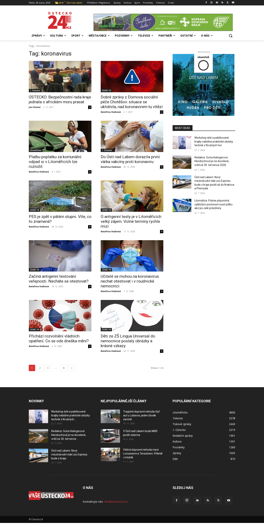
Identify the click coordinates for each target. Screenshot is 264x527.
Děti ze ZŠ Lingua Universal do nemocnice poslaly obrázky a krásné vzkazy (128, 341)
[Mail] (217, 3)
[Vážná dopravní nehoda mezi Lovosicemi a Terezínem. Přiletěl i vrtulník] (110, 454)
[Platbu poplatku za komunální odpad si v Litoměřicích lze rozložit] (60, 136)
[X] (227, 3)
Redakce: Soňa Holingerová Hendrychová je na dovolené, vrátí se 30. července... (68, 435)
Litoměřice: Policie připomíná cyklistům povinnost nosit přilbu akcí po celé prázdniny (213, 204)
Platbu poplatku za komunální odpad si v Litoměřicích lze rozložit (55, 162)
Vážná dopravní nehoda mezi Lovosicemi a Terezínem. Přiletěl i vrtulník (142, 453)
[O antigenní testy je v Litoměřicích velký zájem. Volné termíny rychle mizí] (132, 196)
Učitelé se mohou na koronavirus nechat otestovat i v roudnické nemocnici (130, 281)
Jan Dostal (35, 107)
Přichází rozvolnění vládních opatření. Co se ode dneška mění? (59, 338)
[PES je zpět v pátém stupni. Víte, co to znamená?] (60, 196)
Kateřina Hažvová (111, 111)
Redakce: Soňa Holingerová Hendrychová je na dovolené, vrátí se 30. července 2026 (211, 161)
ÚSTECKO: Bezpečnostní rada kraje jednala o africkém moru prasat (60, 99)
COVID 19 (106, 90)
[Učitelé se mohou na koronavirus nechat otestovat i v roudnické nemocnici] (132, 256)
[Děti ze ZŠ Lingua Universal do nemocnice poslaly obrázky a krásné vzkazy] (132, 315)
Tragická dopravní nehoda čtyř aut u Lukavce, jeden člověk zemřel (141, 415)
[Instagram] (211, 3)
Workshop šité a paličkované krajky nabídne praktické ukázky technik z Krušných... (70, 415)
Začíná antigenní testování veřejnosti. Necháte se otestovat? (59, 279)
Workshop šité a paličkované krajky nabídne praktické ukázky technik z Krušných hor (213, 141)
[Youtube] (233, 3)
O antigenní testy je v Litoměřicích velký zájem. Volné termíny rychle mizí (131, 221)
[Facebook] (206, 3)
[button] (230, 35)
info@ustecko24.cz (116, 501)
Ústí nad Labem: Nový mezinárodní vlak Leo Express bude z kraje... (69, 454)
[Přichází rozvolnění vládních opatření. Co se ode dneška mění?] (60, 315)
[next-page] (71, 368)
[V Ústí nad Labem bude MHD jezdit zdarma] (110, 436)
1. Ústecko (35, 90)
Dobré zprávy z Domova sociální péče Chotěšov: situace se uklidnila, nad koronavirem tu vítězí (132, 102)
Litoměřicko (35, 150)
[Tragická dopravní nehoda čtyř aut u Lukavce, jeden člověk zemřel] (110, 416)
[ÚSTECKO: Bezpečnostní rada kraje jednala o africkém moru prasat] (60, 76)
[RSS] (222, 3)
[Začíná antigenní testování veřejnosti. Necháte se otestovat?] (60, 256)
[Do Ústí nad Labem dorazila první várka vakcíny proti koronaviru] (132, 136)
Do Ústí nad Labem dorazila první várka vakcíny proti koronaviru (130, 159)
